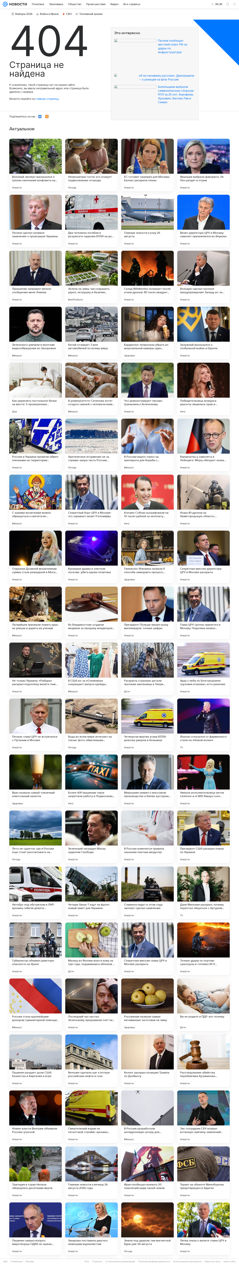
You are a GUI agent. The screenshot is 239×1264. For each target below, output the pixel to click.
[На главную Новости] (17, 4)
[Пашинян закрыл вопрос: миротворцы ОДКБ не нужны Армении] (35, 1228)
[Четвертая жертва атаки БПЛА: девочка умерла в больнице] (147, 725)
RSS (87, 1261)
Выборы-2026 (24, 14)
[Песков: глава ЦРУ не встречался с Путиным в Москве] (35, 725)
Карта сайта (230, 1261)
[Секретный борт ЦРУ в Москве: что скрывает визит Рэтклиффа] (91, 501)
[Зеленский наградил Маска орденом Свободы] (91, 837)
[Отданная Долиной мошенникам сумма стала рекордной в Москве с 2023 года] (35, 557)
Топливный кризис (91, 14)
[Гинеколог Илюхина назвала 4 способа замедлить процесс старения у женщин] (147, 557)
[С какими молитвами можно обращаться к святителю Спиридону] (35, 501)
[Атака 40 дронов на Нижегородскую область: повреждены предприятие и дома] (203, 501)
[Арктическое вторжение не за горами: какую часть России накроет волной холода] (91, 445)
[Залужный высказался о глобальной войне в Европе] (203, 333)
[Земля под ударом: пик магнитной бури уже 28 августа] (147, 1228)
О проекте (97, 1261)
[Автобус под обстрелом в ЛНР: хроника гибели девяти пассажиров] (35, 893)
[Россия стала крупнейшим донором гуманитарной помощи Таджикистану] (35, 1004)
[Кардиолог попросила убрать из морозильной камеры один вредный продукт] (147, 333)
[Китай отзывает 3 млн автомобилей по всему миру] (91, 333)
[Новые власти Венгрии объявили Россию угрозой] (35, 1116)
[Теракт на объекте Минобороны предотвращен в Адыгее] (203, 1172)
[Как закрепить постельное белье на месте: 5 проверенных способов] (35, 389)
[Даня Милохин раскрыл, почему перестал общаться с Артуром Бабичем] (203, 893)
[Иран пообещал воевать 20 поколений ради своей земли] (147, 1172)
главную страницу (47, 98)
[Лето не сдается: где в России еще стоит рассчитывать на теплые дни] (35, 837)
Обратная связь (212, 1261)
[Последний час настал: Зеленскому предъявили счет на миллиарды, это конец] (91, 1004)
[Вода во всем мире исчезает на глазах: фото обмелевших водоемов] (91, 725)
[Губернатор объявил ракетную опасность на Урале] (35, 949)
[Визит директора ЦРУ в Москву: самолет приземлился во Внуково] (203, 221)
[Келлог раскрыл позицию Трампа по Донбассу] (147, 1060)
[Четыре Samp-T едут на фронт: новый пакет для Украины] (91, 893)
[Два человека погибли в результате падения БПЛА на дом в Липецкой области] (91, 221)
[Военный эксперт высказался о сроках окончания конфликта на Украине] (35, 165)
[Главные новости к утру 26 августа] (147, 221)
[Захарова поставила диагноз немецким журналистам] (91, 1228)
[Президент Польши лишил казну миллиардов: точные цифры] (147, 613)
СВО (69, 14)
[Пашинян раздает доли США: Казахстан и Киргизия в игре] (35, 1060)
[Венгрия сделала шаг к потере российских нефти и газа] (91, 1060)
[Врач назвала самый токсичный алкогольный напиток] (35, 781)
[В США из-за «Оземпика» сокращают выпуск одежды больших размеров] (91, 669)
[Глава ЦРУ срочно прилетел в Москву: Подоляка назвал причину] (203, 613)
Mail (5, 1261)
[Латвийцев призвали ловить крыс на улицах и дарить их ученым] (35, 613)
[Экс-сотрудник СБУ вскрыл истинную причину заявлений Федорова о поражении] (203, 1116)
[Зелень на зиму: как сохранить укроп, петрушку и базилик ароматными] (91, 277)
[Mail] (5, 4)
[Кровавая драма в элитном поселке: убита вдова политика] (91, 557)
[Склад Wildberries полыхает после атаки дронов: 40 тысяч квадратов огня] (147, 277)
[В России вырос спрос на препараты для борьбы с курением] (147, 445)
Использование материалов (187, 1261)
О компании (16, 1261)
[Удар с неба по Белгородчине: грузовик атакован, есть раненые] (203, 669)
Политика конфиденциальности (154, 1261)
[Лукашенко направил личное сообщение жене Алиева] (35, 277)
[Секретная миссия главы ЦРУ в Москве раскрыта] (147, 949)
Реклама (30, 1261)
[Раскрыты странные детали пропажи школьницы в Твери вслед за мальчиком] (147, 669)
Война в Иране (49, 14)
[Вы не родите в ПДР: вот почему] (203, 1004)
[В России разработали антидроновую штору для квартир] (147, 1116)
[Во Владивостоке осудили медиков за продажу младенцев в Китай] (91, 613)
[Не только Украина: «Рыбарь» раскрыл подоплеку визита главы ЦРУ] (35, 669)
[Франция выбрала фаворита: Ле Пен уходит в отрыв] (203, 165)
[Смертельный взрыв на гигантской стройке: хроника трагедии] (91, 1116)
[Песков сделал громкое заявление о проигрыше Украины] (35, 221)
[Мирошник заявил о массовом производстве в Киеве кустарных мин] (147, 781)
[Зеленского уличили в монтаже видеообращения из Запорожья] (35, 333)
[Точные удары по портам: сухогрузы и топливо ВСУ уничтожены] (203, 949)
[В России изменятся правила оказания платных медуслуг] (147, 837)
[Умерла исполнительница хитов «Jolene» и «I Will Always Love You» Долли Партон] (203, 781)
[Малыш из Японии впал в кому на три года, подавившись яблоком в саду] (91, 949)
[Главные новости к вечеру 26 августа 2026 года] (91, 1172)
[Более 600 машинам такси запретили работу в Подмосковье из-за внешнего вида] (91, 781)
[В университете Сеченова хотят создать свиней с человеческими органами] (91, 389)
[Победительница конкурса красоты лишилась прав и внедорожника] (203, 389)
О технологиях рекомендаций (120, 1261)
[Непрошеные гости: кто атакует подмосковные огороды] (91, 165)
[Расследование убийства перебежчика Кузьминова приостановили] (203, 1060)
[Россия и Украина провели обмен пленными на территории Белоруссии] (35, 445)
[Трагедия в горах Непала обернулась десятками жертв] (35, 1172)
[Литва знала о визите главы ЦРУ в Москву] (203, 1228)
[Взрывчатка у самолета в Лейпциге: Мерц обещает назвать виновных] (203, 445)
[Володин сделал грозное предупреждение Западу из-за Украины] (203, 277)
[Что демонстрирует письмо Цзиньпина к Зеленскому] (147, 389)
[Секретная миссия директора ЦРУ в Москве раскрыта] (203, 557)
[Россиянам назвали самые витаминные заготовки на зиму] (147, 1004)
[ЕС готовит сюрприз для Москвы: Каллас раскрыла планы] (147, 165)
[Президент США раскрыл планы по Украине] (203, 837)
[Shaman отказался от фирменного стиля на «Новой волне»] (203, 725)
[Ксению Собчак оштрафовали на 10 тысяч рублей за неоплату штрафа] (147, 501)
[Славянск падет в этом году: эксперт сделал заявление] (147, 893)
